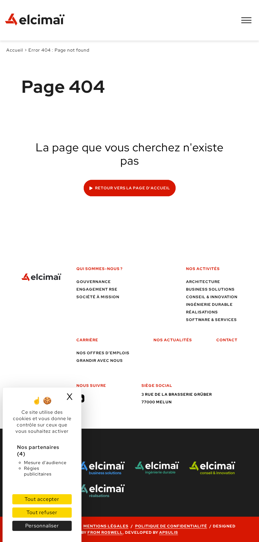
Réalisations (202, 312)
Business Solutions (210, 289)
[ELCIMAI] (37, 20)
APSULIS (168, 532)
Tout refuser (42, 512)
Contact (227, 340)
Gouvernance (93, 281)
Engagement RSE (96, 289)
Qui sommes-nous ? (99, 268)
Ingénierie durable (209, 304)
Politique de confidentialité (171, 526)
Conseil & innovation (212, 296)
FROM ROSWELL (105, 532)
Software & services (211, 319)
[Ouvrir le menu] (246, 20)
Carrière (87, 340)
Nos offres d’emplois (103, 353)
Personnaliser (42, 525)
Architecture (203, 281)
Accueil (14, 50)
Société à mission (97, 296)
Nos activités (203, 268)
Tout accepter (42, 499)
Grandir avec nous (99, 360)
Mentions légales (106, 526)
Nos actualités (173, 340)
